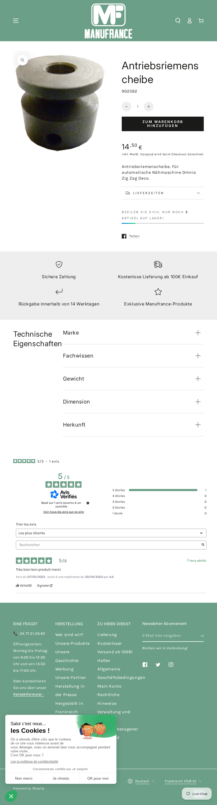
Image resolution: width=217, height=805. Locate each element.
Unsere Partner (70, 677)
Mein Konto (109, 686)
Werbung (64, 668)
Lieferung (107, 634)
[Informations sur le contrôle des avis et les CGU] (88, 503)
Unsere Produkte (72, 643)
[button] (178, 20)
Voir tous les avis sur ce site (63, 512)
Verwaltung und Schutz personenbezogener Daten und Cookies (117, 729)
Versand (146, 154)
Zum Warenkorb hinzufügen (162, 124)
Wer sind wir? (69, 634)
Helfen (104, 660)
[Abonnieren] (202, 636)
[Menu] (16, 20)
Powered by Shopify (28, 788)
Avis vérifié (198, 560)
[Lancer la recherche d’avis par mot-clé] (203, 545)
